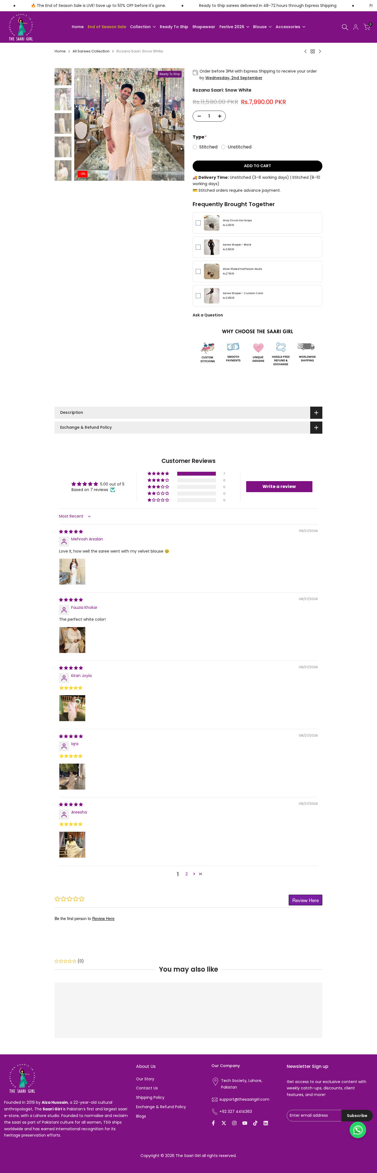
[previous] (85, 124)
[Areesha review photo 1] (72, 844)
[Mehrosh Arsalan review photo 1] (72, 571)
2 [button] (186, 874)
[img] (71, 531)
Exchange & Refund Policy (161, 1107)
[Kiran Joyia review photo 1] (72, 708)
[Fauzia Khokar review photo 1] (72, 640)
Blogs (141, 1116)
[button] (159, 474)
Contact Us (147, 1088)
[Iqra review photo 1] (72, 776)
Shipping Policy (150, 1097)
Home (60, 51)
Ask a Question (208, 315)
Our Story (145, 1079)
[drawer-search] (345, 27)
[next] (173, 124)
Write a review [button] (279, 486)
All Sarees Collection (91, 51)
